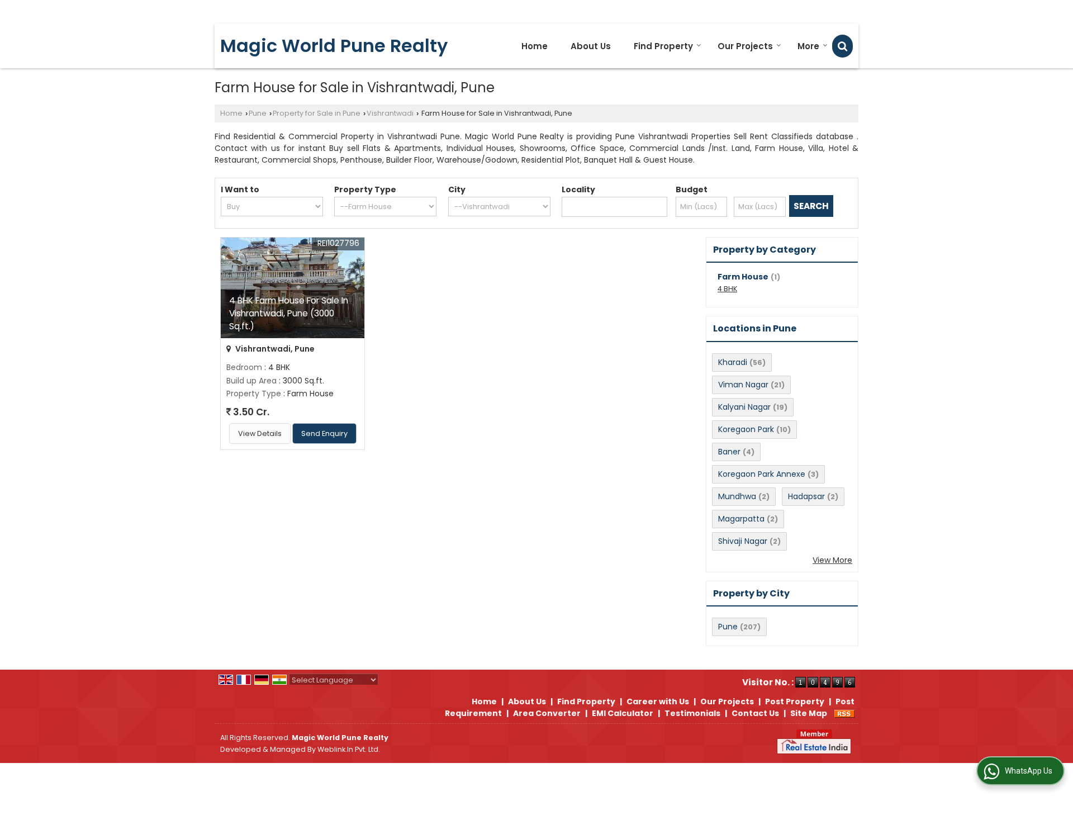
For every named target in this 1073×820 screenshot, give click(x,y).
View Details (260, 433)
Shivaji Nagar (742, 541)
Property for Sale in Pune (316, 113)
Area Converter (547, 713)
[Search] (842, 46)
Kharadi (732, 362)
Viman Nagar (743, 384)
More (808, 46)
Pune (258, 113)
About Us (591, 46)
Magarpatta (741, 518)
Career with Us (657, 701)
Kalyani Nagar (744, 407)
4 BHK (727, 288)
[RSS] (844, 713)
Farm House (743, 276)
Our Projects (745, 46)
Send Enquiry (324, 433)
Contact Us (755, 713)
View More (832, 560)
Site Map (808, 713)
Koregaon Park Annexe (761, 474)
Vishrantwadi (390, 113)
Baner (729, 451)
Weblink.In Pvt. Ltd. (348, 749)
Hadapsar (806, 496)
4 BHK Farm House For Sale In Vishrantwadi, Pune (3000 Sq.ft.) (288, 313)
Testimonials (692, 713)
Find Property (663, 46)
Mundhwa (737, 496)
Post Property (794, 701)
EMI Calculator (622, 713)
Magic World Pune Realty (334, 46)
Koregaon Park (746, 429)
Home (534, 46)
